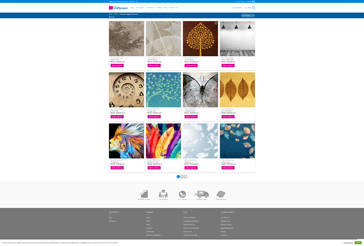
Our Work (159, 7)
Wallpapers (112, 221)
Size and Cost (187, 231)
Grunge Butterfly (190, 111)
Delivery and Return (189, 217)
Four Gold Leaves (227, 111)
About (148, 217)
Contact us (172, 7)
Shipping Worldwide (227, 228)
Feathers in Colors (153, 162)
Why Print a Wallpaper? (153, 235)
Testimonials (150, 231)
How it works (140, 7)
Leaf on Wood (189, 59)
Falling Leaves (226, 162)
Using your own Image (190, 235)
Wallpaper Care (225, 221)
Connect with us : (240, 1)
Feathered (188, 162)
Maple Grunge (115, 59)
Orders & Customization (191, 228)
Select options (117, 65)
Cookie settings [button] (348, 243)
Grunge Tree (151, 111)
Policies (223, 231)
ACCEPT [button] (358, 242)
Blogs (166, 7)
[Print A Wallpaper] (118, 8)
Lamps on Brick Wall (227, 59)
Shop (132, 7)
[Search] (177, 8)
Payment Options (226, 224)
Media (148, 221)
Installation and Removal (191, 221)
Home (111, 14)
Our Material (150, 7)
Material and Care (189, 224)
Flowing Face (114, 162)
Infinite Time (114, 111)
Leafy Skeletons (152, 59)
